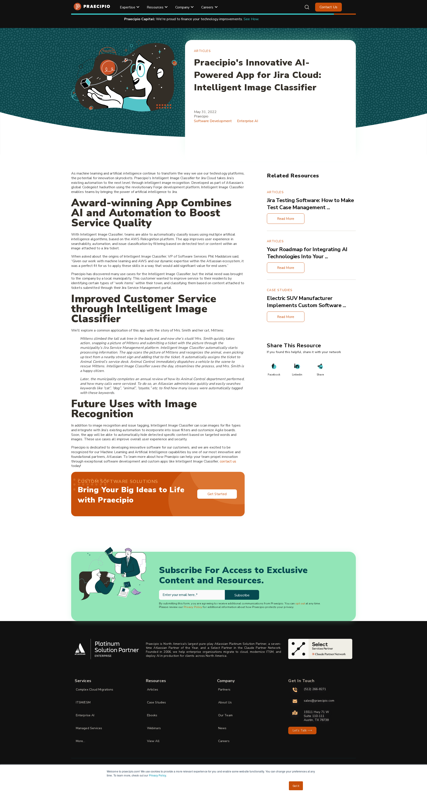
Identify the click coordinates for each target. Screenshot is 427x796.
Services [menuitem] (83, 680)
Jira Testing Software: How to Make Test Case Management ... (310, 204)
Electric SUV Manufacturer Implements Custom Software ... (306, 302)
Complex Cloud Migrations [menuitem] (94, 689)
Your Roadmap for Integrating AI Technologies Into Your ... (307, 253)
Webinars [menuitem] (154, 728)
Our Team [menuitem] (225, 715)
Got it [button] (296, 786)
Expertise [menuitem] (127, 7)
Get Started (217, 494)
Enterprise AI (247, 121)
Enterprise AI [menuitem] (85, 715)
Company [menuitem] (182, 7)
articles (202, 51)
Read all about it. (268, 19)
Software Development (213, 121)
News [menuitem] (222, 728)
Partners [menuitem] (224, 689)
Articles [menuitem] (152, 689)
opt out (300, 603)
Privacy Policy (157, 775)
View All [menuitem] (153, 741)
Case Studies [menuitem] (156, 702)
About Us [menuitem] (225, 702)
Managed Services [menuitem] (89, 728)
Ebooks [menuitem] (152, 715)
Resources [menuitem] (155, 7)
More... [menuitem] (80, 741)
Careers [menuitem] (207, 7)
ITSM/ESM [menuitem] (83, 702)
